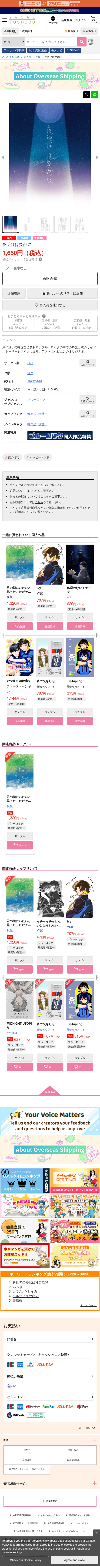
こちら (42, 485)
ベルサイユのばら (26, 1295)
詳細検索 (90, 41)
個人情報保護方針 (55, 1523)
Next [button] (97, 157)
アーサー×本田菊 (14, 50)
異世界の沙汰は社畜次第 (30, 1282)
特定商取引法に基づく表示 (30, 1531)
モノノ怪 (56, 50)
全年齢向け (10, 31)
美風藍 (17, 1300)
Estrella (12, 1032)
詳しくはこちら (88, 1427)
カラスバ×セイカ (25, 1291)
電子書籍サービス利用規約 (25, 1523)
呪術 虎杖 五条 (38, 50)
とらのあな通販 (11, 56)
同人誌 (27, 56)
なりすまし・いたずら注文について (69, 1531)
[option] (50, 157)
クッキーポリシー (82, 1523)
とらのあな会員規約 (50, 1515)
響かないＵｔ (46, 1029)
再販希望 (50, 278)
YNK (40, 930)
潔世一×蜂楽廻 (76, 609)
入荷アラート (88, 364)
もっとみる (88, 1304)
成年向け (27, 31)
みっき (17, 1286)
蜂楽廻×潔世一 (16, 609)
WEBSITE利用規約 (22, 1515)
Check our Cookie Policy (25, 1560)
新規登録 (66, 20)
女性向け (91, 31)
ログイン (80, 20)
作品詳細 (20, 626)
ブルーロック (15, 823)
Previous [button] (3, 157)
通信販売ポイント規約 (79, 1515)
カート (22, 845)
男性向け (73, 31)
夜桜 (10, 806)
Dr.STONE (73, 50)
